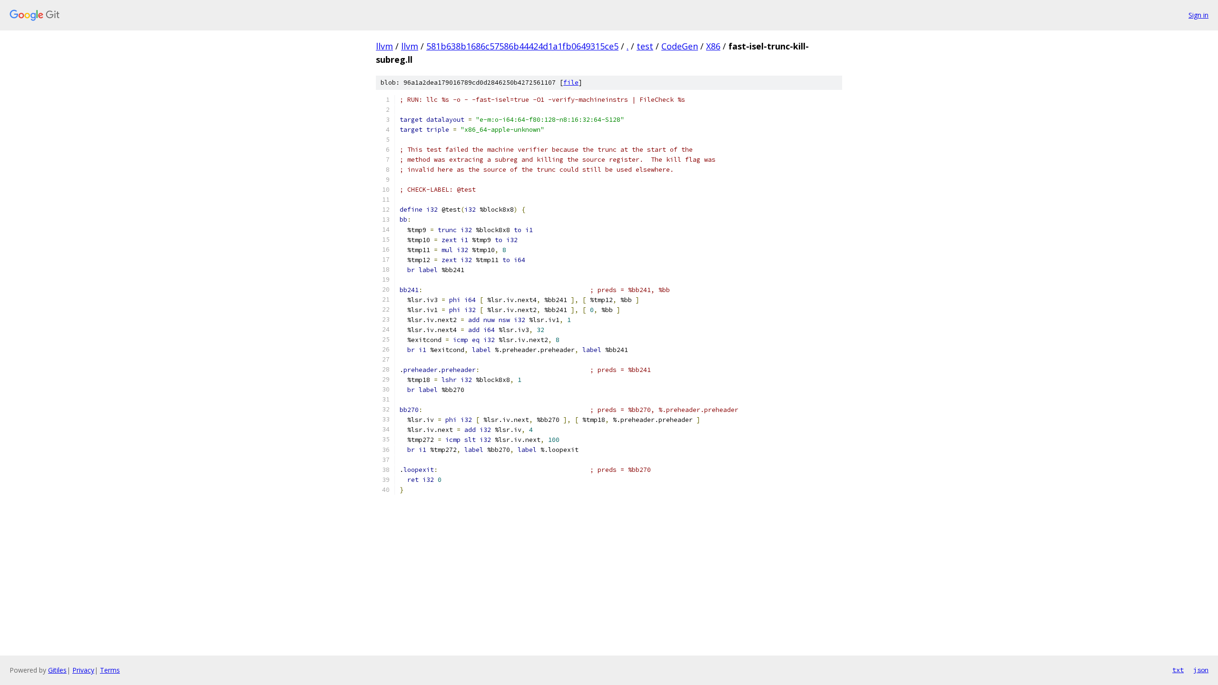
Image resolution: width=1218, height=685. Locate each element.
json (1200, 669)
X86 (713, 46)
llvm (384, 46)
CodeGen (679, 46)
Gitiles (57, 670)
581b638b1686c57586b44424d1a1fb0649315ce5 (522, 46)
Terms (110, 670)
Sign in (1198, 15)
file (571, 82)
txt (1178, 669)
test (645, 46)
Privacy (83, 670)
